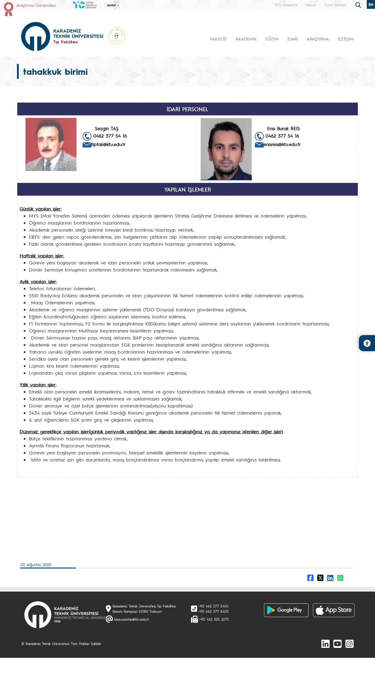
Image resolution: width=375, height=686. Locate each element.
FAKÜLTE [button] (218, 38)
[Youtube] (337, 643)
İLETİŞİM (346, 38)
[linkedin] (325, 643)
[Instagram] (349, 643)
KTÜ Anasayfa (286, 4)
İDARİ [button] (292, 38)
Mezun (311, 4)
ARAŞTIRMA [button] (318, 38)
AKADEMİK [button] (246, 38)
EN (371, 4)
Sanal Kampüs (335, 4)
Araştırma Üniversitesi (36, 5)
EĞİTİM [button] (272, 38)
